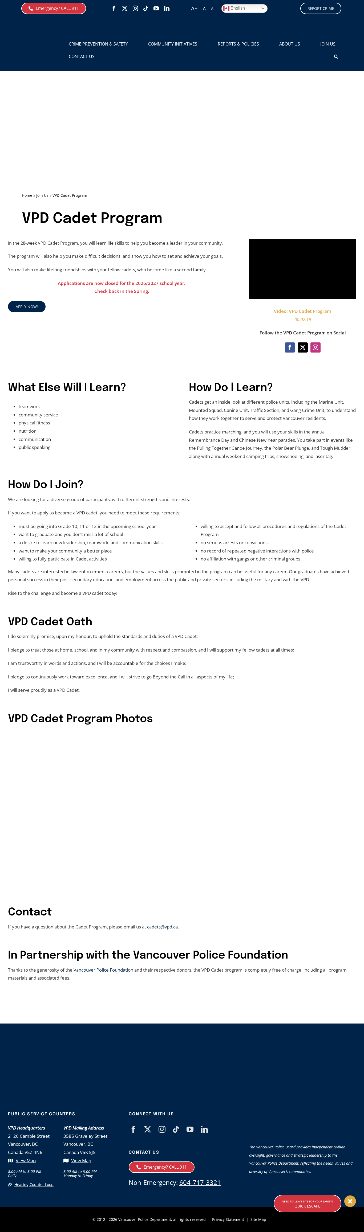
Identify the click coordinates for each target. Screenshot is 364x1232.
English (237, 8)
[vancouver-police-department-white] (205, 1067)
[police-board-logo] (302, 1114)
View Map (26, 1160)
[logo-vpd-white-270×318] (104, 1052)
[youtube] (156, 8)
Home (27, 195)
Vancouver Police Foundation (103, 970)
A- (213, 8)
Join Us (42, 195)
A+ (194, 8)
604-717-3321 (200, 1182)
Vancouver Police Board (276, 1146)
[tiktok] (145, 8)
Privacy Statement (228, 1219)
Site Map (258, 1219)
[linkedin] (166, 8)
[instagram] (135, 8)
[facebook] (114, 8)
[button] (336, 56)
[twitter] (124, 8)
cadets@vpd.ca (162, 927)
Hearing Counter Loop (34, 1184)
